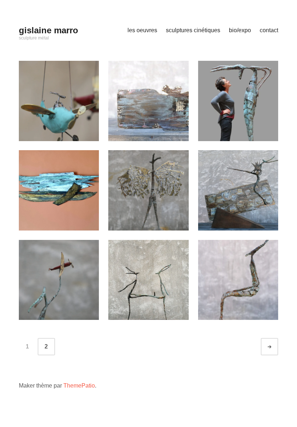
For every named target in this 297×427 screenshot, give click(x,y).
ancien (276, 347)
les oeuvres (142, 30)
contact (269, 30)
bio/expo (240, 30)
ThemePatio (79, 385)
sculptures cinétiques (193, 30)
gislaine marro (48, 30)
